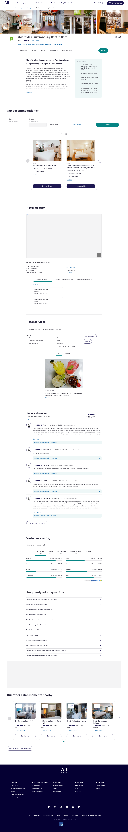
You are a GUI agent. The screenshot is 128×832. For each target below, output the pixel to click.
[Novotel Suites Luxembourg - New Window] (77, 711)
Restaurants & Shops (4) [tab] (84, 279)
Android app (78, 791)
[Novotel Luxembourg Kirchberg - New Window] (102, 711)
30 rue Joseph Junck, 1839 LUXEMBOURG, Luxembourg (35, 44)
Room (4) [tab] (64, 134)
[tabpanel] (64, 165)
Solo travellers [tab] (61, 552)
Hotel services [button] (36, 322)
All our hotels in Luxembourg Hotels (20, 748)
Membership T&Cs (48, 815)
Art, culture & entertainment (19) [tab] (63, 279)
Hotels (6, 8)
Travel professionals (37, 791)
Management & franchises (18, 788)
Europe (11, 8)
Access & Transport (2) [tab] (43, 279)
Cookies (66, 815)
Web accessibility (58, 785)
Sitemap (55, 788)
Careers (13, 791)
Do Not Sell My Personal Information (91, 815)
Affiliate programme (16, 797)
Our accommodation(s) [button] (23, 110)
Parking (87, 341)
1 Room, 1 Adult (54, 125)
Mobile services (79, 785)
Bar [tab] (59, 354)
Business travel (36, 785)
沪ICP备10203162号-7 (69, 819)
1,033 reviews (35, 40)
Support (98, 788)
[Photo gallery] (64, 22)
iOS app (77, 788)
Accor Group (14, 785)
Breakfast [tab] (67, 354)
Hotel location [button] (36, 207)
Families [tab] (88, 552)
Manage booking (100, 785)
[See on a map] (64, 236)
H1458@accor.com (72, 273)
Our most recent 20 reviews (37, 523)
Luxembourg (18, 8)
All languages (57, 791)
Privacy (59, 815)
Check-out (33, 120)
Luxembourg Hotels (29, 8)
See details (47, 397)
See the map (58, 44)
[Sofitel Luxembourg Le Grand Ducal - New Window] (51, 711)
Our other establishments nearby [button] (29, 695)
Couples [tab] (50, 552)
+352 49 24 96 (71, 267)
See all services (89, 336)
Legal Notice (74, 815)
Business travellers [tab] (75, 552)
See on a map (21, 730)
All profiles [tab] (40, 552)
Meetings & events (37, 788)
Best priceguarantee (118, 37)
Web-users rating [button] (38, 538)
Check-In (13, 120)
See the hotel (25, 736)
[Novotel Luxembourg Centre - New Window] (25, 711)
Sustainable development (17, 794)
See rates (103, 50)
